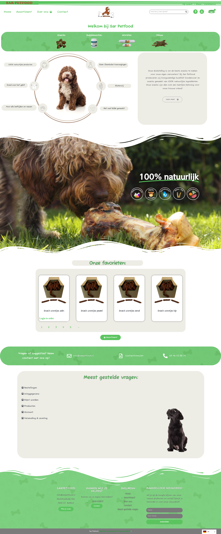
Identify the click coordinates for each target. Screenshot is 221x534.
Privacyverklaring (124, 531)
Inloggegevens (31, 394)
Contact (62, 12)
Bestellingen (30, 388)
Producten (29, 406)
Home (7, 12)
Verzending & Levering (35, 418)
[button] (84, 388)
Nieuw (159, 35)
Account (28, 412)
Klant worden (31, 400)
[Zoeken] (186, 11)
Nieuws (198, 4)
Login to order (46, 318)
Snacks (61, 35)
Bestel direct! (61, 318)
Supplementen (94, 35)
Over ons (42, 12)
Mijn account (186, 4)
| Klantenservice (209, 4)
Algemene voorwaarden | (108, 531)
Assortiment (24, 12)
